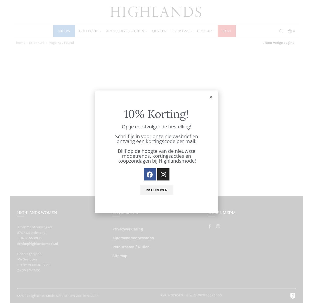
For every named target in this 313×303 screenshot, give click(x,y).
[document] (156, 151)
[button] (211, 97)
